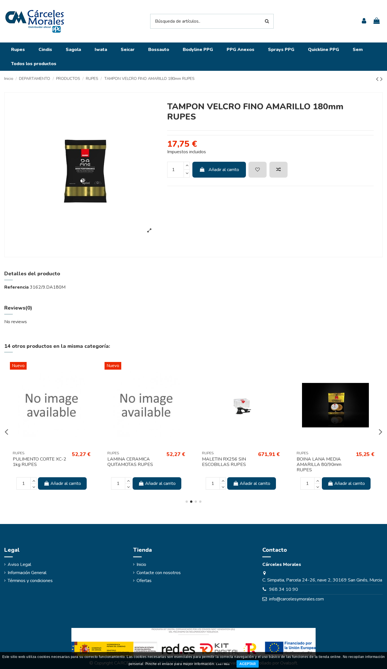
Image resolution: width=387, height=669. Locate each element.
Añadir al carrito (224, 170)
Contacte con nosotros (159, 573)
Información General (27, 573)
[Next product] (381, 79)
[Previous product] (378, 79)
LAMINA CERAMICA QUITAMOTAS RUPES (130, 462)
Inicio (141, 564)
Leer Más (222, 664)
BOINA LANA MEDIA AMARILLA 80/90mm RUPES (319, 464)
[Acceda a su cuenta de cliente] (364, 21)
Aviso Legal (19, 564)
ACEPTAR (247, 664)
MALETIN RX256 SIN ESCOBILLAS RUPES (224, 462)
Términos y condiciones (30, 581)
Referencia (16, 287)
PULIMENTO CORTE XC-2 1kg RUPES (39, 462)
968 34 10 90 (283, 589)
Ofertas (144, 581)
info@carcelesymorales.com (296, 599)
